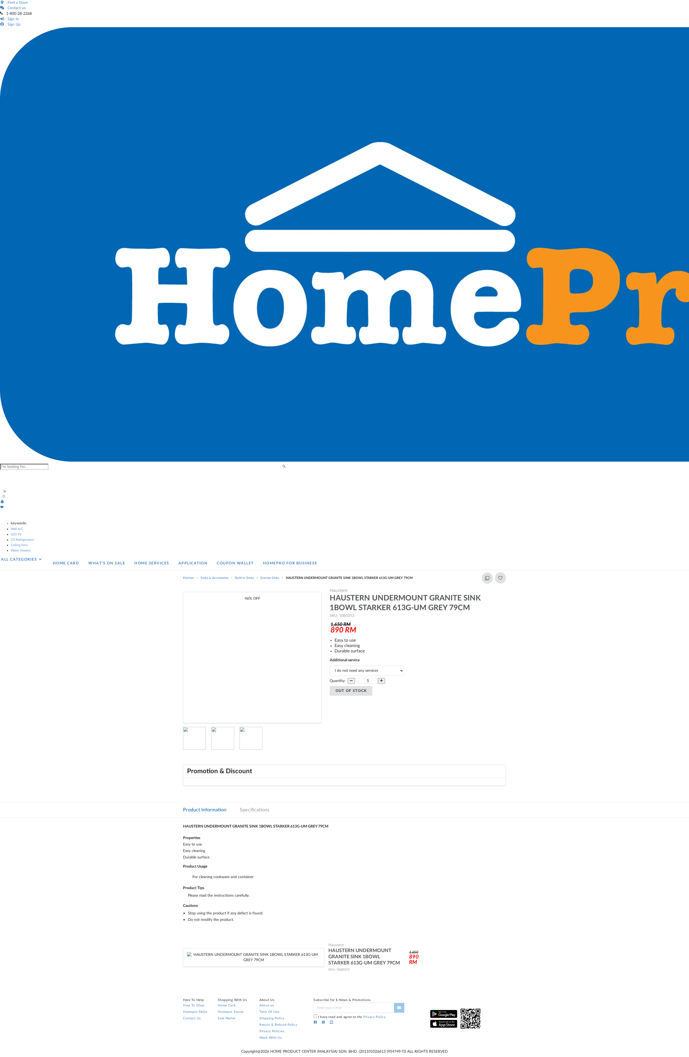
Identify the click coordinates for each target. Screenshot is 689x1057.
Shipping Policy (271, 1018)
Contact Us (192, 1018)
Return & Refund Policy (278, 1024)
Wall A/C (17, 529)
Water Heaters (21, 550)
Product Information (204, 810)
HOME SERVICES (151, 563)
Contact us (15, 8)
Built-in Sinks (244, 577)
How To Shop (194, 1005)
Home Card (226, 1005)
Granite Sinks (269, 577)
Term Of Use (269, 1011)
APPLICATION (193, 563)
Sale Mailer (226, 1018)
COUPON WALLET (235, 563)
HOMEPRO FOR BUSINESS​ (290, 563)
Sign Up (12, 24)
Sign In (12, 19)
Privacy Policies (271, 1031)
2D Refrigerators (22, 539)
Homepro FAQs (195, 1011)
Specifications (254, 810)
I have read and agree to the (352, 1017)
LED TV (16, 534)
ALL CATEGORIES (19, 559)
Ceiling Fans (19, 545)
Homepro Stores (231, 1011)
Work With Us (270, 1037)
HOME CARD (66, 563)
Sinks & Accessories (215, 577)
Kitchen (188, 577)
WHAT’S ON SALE (106, 563)
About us (266, 1005)
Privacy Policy (374, 1017)
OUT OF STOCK (351, 691)
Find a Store (16, 3)
